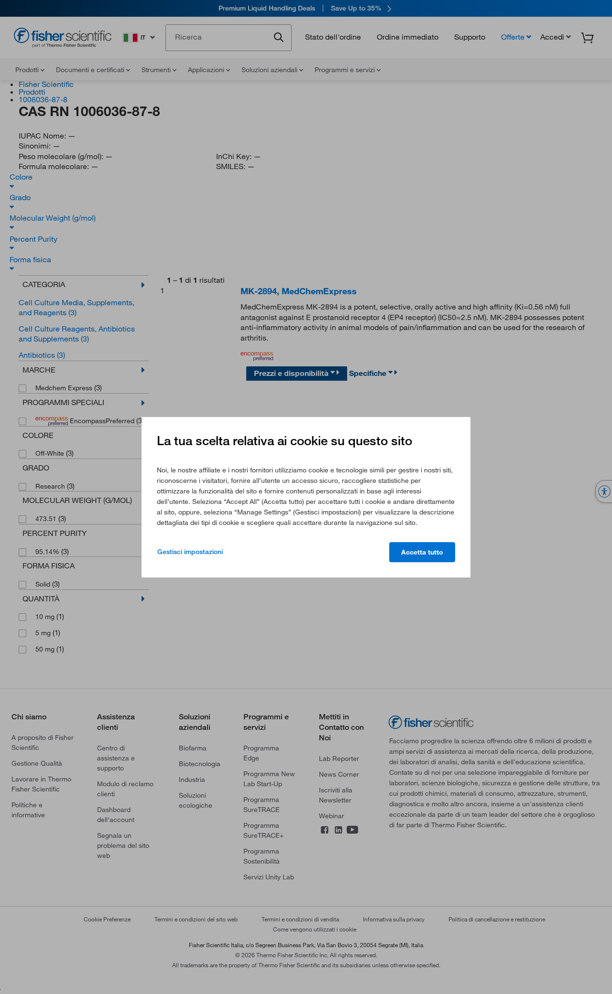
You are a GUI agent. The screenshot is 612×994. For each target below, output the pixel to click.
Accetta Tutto (422, 552)
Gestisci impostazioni (190, 551)
